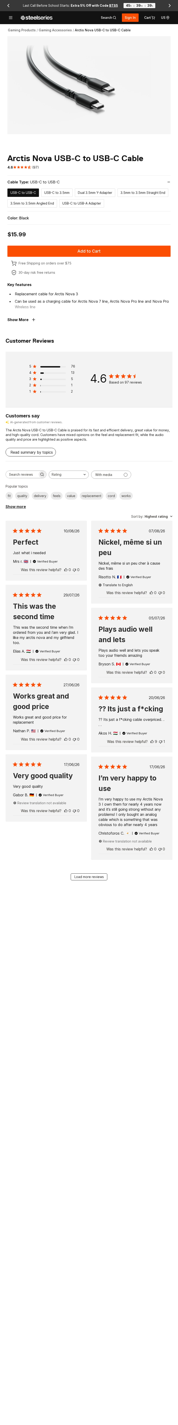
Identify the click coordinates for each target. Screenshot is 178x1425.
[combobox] (69, 475)
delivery (40, 496)
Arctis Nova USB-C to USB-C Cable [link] (103, 30)
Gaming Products (22, 30)
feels (56, 496)
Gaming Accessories (55, 30)
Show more (16, 506)
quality (22, 496)
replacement (91, 496)
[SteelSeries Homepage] (36, 17)
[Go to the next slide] (169, 5)
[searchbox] (22, 474)
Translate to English (118, 585)
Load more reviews (89, 877)
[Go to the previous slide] (8, 5)
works (126, 496)
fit (9, 496)
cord (111, 496)
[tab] (108, 17)
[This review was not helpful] (74, 569)
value (71, 496)
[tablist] (108, 17)
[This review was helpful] (65, 569)
